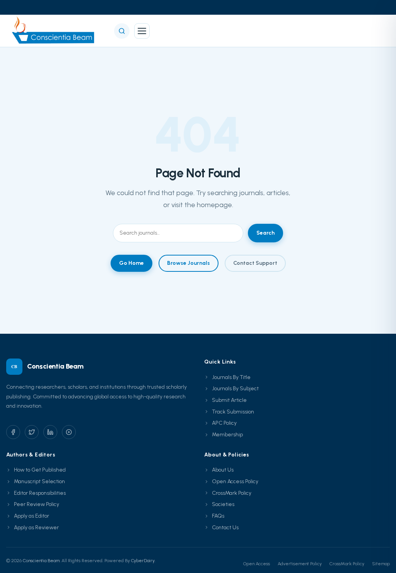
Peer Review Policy (36, 504)
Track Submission (233, 411)
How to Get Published (40, 470)
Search (265, 233)
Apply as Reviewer (36, 527)
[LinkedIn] (50, 432)
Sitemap (381, 563)
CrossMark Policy (231, 493)
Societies (223, 504)
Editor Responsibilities (40, 493)
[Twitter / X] (32, 432)
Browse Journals (188, 263)
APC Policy (224, 423)
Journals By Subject (235, 388)
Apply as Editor (31, 516)
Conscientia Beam (41, 560)
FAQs (218, 516)
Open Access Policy (235, 481)
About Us (223, 470)
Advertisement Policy (300, 563)
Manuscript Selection (39, 481)
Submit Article (229, 400)
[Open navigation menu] (142, 31)
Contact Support (255, 263)
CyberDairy (143, 560)
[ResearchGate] (69, 432)
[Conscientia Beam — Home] (55, 30)
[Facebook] (13, 432)
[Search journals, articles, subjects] (122, 31)
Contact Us (225, 527)
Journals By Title (231, 377)
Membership (227, 434)
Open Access (256, 563)
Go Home (131, 263)
